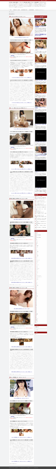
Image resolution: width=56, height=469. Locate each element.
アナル (36, 249)
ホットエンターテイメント (16, 195)
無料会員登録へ (13, 55)
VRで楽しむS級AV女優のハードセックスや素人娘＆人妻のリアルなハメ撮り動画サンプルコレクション (27, 2)
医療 (36, 292)
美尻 (36, 310)
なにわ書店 (37, 245)
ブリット (37, 273)
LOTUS (36, 233)
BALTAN (37, 232)
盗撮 (36, 305)
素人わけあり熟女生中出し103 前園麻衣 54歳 (41, 197)
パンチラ (37, 267)
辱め (36, 312)
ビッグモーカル (37, 268)
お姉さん (37, 243)
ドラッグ (37, 262)
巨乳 (36, 298)
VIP (36, 238)
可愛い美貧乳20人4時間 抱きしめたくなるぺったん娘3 (19, 198)
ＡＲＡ (36, 322)
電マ (36, 316)
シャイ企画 (37, 255)
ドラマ (36, 263)
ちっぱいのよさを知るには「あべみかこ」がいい (18, 16)
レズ (36, 281)
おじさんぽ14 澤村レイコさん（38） (40, 215)
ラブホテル (37, 279)
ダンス (36, 257)
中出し (36, 286)
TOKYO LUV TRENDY (38, 237)
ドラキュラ (37, 261)
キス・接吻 (37, 251)
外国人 (36, 293)
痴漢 (36, 304)
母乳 (36, 299)
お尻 (36, 244)
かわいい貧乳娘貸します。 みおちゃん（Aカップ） (18, 377)
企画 (36, 291)
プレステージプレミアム (38, 275)
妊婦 (36, 297)
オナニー (37, 250)
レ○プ (36, 280)
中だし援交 (37, 285)
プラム (36, 274)
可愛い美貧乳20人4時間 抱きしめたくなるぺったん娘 (19, 287)
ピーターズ (37, 269)
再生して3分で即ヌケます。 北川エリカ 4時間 (41, 218)
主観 (36, 287)
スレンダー (37, 256)
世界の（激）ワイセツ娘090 (39, 196)
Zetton (36, 239)
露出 (36, 317)
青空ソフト (16, 463)
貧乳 (14, 463)
